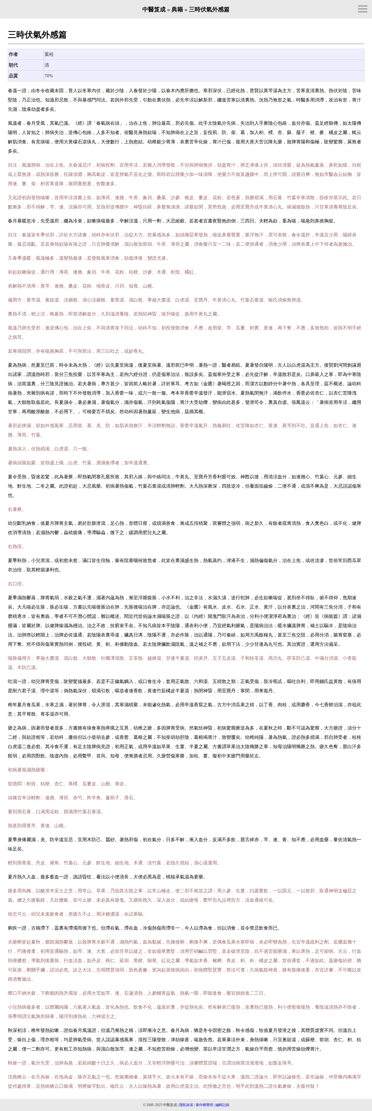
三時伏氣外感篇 (209, 9)
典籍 (177, 9)
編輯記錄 (222, 1105)
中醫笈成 (154, 9)
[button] (362, 9)
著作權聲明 (204, 1105)
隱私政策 (186, 1105)
